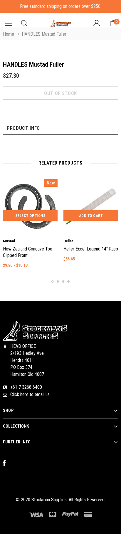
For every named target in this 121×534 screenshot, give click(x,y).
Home (8, 34)
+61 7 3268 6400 (26, 387)
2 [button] (58, 281)
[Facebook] (7, 463)
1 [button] (52, 281)
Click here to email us (30, 394)
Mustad (9, 241)
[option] (30, 226)
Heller (68, 241)
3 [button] (63, 281)
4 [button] (68, 281)
